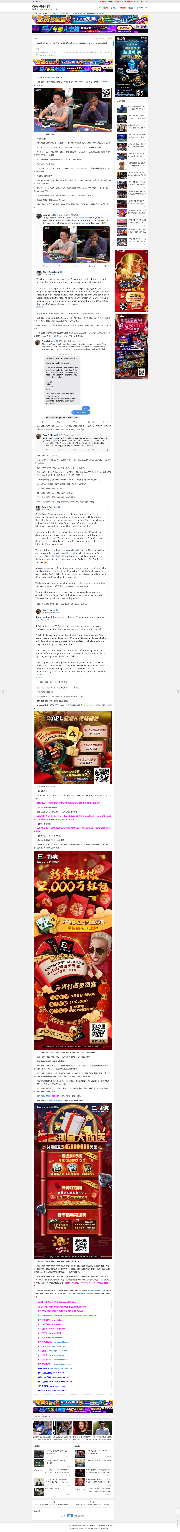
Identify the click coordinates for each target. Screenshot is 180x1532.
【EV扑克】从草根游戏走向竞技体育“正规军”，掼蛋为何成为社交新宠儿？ (137, 222)
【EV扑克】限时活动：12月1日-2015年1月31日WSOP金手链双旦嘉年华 (137, 241)
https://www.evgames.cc (58, 1360)
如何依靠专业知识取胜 (52, 1489)
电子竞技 (131, 8)
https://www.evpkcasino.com (60, 1364)
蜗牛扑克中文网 (41, 6)
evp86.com (84, 1293)
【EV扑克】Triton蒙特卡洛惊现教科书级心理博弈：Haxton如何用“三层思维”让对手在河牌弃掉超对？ (57, 1472)
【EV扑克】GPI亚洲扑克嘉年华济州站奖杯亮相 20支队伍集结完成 (137, 194)
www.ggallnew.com (59, 1390)
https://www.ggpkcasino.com (61, 1368)
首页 (98, 8)
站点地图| (97, 1525)
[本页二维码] (177, 1525)
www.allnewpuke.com (63, 1382)
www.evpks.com (58, 1320)
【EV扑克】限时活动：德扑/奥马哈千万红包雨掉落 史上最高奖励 (137, 231)
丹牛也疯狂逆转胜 (55, 1100)
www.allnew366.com (61, 1377)
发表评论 (104, 39)
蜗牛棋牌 (140, 8)
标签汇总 (137, 1)
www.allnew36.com (60, 1373)
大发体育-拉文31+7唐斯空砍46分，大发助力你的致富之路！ (137, 146)
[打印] (96, 38)
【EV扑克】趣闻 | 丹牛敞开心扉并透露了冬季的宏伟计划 (137, 184)
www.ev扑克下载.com (57, 1333)
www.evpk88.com (61, 1342)
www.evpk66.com (59, 1337)
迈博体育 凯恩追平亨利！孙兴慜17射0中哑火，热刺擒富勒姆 (137, 127)
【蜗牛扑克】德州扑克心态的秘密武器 (98, 1460)
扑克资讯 (114, 8)
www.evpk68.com (58, 1346)
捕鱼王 (124, 1)
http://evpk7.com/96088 (58, 1351)
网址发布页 (110, 1)
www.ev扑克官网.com (57, 1329)
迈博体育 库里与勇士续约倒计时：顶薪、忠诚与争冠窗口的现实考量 (42, 1439)
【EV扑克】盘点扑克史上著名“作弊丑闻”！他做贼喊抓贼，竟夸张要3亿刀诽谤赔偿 (137, 213)
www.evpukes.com (56, 1355)
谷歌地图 (109, 1525)
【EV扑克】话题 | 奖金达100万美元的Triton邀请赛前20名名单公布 (137, 118)
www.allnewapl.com (57, 1386)
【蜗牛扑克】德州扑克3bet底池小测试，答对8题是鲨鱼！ (136, 203)
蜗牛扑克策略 (43, 14)
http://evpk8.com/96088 (90, 1283)
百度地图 (103, 1525)
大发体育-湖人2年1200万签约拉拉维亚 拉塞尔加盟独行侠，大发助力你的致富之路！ (98, 1472)
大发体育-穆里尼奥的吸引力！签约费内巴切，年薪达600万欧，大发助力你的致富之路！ (98, 1481)
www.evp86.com (51, 77)
